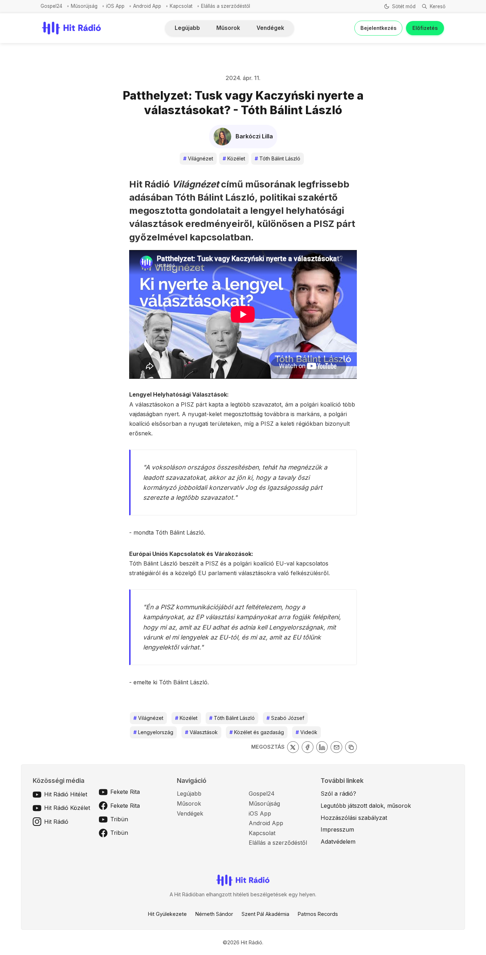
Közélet (234, 158)
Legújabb (187, 28)
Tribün (119, 819)
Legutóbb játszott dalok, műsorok (366, 805)
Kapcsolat (181, 6)
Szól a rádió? (338, 793)
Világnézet (198, 158)
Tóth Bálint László (277, 158)
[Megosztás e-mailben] (336, 747)
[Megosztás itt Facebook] (307, 747)
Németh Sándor (214, 914)
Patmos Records (318, 914)
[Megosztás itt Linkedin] (322, 747)
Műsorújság (84, 6)
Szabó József (285, 718)
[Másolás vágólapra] (351, 747)
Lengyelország (153, 732)
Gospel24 (51, 6)
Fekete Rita (125, 791)
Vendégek (270, 28)
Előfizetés (425, 28)
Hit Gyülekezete (167, 914)
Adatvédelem (338, 841)
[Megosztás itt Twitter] (293, 747)
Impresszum (337, 829)
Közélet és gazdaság (256, 732)
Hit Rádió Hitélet (65, 794)
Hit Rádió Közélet (67, 807)
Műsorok (228, 28)
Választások (201, 732)
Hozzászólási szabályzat (354, 817)
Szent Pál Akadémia (265, 914)
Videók (306, 732)
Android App (147, 6)
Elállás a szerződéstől (225, 6)
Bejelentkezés (378, 28)
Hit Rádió (56, 821)
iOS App (115, 6)
